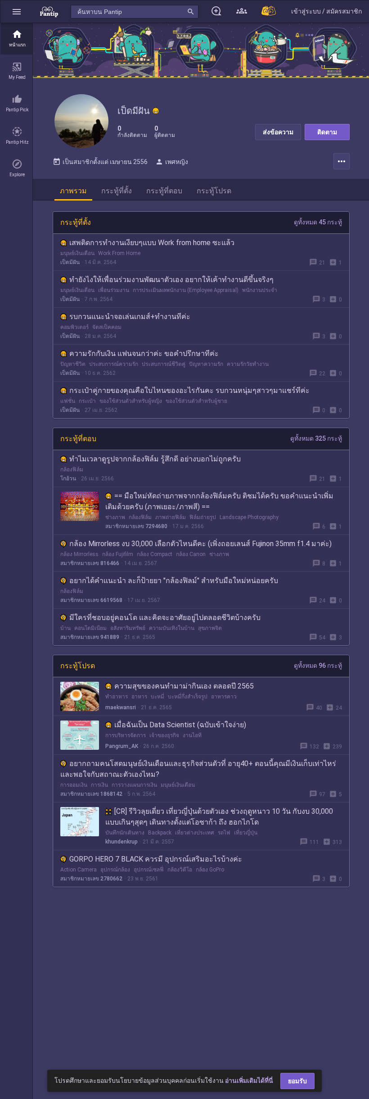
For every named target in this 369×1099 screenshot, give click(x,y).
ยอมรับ (297, 1081)
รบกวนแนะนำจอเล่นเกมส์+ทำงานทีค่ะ (129, 316)
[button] (16, 11)
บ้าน (65, 628)
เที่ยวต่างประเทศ (194, 833)
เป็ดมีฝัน (70, 262)
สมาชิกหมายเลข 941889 (89, 637)
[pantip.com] (49, 11)
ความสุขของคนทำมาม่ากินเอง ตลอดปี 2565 (184, 686)
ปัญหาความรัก (206, 364)
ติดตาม (327, 132)
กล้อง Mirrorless (79, 554)
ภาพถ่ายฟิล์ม (170, 517)
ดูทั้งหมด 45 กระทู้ (318, 222)
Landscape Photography (249, 517)
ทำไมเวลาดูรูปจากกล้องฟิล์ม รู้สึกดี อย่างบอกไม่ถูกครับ (155, 459)
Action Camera (78, 869)
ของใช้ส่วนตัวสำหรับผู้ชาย (196, 401)
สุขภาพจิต (210, 628)
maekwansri (120, 707)
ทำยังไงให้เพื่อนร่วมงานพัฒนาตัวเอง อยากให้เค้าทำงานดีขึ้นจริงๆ (171, 279)
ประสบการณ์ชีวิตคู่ (163, 364)
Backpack (159, 833)
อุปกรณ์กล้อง (115, 869)
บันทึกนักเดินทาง (124, 833)
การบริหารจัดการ (125, 735)
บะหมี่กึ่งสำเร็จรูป (187, 696)
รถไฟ (224, 833)
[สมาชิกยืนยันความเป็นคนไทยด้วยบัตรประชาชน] (156, 110)
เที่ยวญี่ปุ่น (245, 833)
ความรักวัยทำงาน (248, 364)
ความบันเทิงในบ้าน (171, 628)
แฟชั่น (67, 401)
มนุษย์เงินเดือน (77, 253)
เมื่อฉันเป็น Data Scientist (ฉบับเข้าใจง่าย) (180, 725)
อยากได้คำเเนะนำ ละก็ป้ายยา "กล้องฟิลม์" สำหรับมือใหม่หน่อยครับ (173, 580)
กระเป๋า (87, 401)
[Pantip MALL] (269, 11)
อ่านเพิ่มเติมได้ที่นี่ (249, 1080)
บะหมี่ (157, 696)
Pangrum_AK (121, 746)
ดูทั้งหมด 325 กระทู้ (316, 438)
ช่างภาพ (115, 517)
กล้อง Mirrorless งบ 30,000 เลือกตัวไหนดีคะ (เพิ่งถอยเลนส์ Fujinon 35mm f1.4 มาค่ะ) (200, 543)
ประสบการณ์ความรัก (113, 364)
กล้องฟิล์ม (71, 469)
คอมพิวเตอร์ (74, 327)
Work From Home (119, 253)
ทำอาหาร (116, 696)
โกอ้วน (68, 478)
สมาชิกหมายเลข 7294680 (136, 526)
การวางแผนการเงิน (134, 785)
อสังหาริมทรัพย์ (127, 628)
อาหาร (139, 696)
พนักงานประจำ (259, 290)
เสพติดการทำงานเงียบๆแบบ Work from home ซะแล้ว (151, 242)
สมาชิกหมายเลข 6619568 (91, 600)
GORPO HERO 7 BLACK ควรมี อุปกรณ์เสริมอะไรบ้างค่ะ (155, 859)
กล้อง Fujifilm (117, 554)
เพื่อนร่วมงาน (113, 290)
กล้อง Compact (154, 554)
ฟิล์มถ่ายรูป (202, 517)
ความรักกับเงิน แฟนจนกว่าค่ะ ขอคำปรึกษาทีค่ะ (144, 353)
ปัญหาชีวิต (73, 364)
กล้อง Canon (191, 554)
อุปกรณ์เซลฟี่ (149, 869)
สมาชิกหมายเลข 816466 (89, 563)
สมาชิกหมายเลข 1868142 (91, 794)
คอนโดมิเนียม (90, 628)
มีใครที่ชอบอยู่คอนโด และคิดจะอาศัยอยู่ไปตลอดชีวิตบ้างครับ (165, 617)
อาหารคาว (224, 696)
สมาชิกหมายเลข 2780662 (91, 879)
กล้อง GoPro (210, 869)
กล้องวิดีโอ (179, 869)
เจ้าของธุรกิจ (164, 735)
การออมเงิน (73, 785)
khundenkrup (121, 842)
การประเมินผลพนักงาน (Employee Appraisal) (185, 290)
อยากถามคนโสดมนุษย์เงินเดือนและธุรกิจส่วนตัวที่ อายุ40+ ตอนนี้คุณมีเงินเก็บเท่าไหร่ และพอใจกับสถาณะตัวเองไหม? (198, 769)
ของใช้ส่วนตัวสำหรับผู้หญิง (130, 401)
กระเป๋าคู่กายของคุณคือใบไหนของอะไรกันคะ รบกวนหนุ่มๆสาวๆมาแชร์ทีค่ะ (189, 390)
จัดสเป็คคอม (107, 327)
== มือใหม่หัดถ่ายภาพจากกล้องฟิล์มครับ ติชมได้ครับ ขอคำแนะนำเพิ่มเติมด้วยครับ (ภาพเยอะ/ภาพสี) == (219, 501)
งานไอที (192, 735)
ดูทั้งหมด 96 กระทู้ (318, 665)
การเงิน (99, 785)
